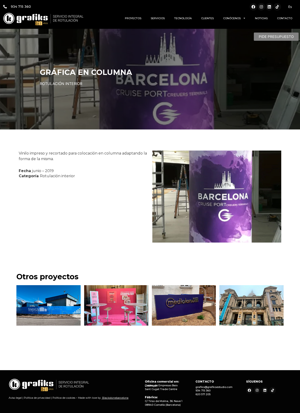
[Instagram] (261, 7)
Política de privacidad (37, 397)
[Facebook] (253, 7)
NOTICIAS (261, 18)
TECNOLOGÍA (183, 18)
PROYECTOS (133, 18)
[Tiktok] (277, 7)
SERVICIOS (158, 18)
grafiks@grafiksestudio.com (213, 387)
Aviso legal (15, 397)
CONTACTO (284, 18)
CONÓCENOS (232, 18)
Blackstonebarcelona (115, 397)
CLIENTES (207, 18)
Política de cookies (63, 397)
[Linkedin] (269, 7)
